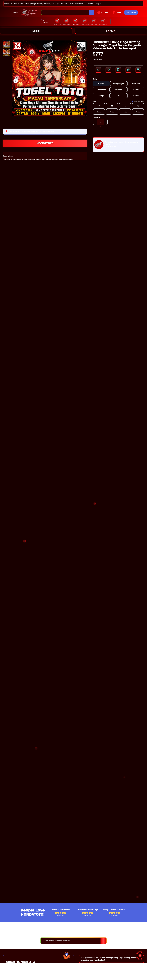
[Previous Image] (16, 81)
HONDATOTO (45, 143)
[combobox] (65, 12)
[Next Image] (83, 81)
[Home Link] (29, 12)
